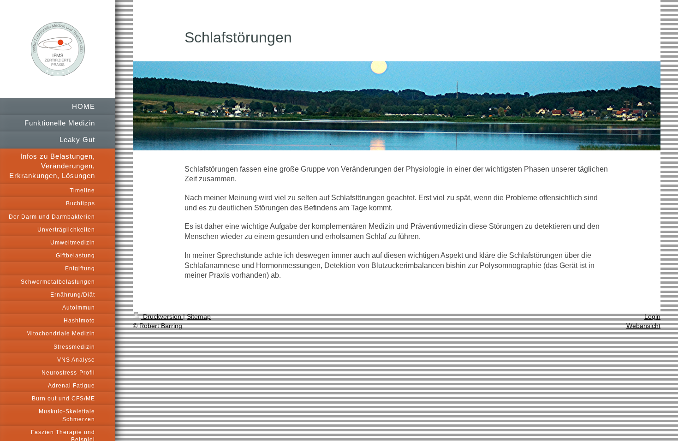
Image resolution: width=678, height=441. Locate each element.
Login (652, 316)
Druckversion (162, 316)
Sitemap (199, 316)
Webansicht (643, 325)
